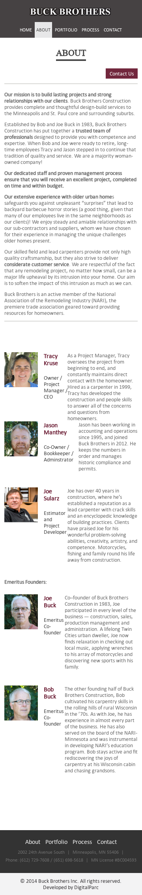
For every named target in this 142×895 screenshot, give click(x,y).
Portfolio (56, 841)
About (32, 841)
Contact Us (122, 73)
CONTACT (113, 30)
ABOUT (43, 30)
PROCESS (90, 30)
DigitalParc (86, 887)
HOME (26, 30)
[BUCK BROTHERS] (70, 12)
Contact (107, 841)
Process (82, 841)
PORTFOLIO (66, 30)
